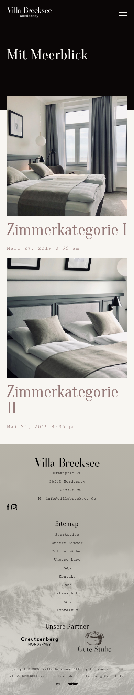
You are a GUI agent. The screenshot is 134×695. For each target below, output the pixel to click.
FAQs (67, 568)
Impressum (67, 610)
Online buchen (67, 551)
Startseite (67, 534)
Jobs (67, 585)
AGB (67, 602)
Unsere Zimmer (67, 542)
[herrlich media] (73, 683)
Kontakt (67, 576)
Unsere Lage (67, 559)
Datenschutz (67, 593)
